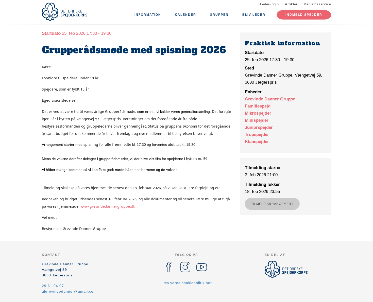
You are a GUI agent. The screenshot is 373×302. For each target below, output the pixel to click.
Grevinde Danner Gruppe (270, 99)
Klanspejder (257, 141)
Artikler (291, 4)
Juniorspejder (259, 127)
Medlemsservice (317, 4)
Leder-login (269, 4)
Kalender (185, 14)
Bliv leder (253, 14)
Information (147, 14)
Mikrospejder (258, 113)
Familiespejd (257, 106)
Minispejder (256, 120)
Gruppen (219, 14)
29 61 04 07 (53, 286)
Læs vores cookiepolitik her (186, 283)
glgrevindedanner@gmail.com (69, 291)
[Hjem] (65, 12)
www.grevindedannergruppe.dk (107, 206)
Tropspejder (257, 134)
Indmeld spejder (303, 14)
